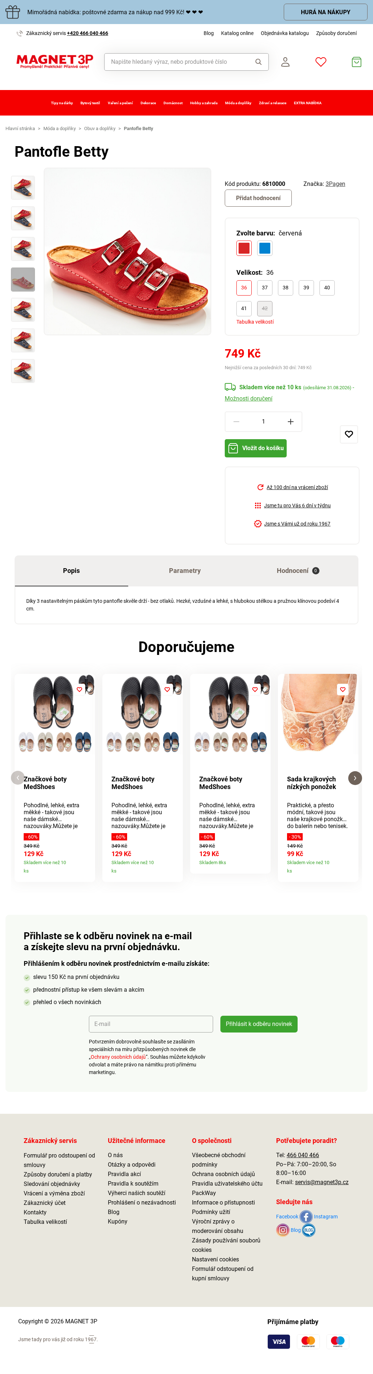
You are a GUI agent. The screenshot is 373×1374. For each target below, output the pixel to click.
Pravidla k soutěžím (133, 1183)
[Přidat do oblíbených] (349, 434)
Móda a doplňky (238, 103)
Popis (71, 570)
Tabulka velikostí (255, 322)
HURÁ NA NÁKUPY (325, 12)
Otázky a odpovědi (132, 1164)
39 (306, 287)
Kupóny (117, 1221)
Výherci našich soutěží (136, 1193)
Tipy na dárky (62, 103)
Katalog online (237, 33)
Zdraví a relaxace (272, 103)
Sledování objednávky (52, 1183)
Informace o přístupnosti (223, 1202)
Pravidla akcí (124, 1174)
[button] (18, 778)
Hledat (256, 62)
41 (244, 308)
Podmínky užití (211, 1212)
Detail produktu (87, 868)
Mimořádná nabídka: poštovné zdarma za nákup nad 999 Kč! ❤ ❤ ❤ (115, 12)
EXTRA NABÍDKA (308, 103)
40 (327, 287)
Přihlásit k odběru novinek (259, 1023)
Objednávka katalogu (285, 33)
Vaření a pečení (120, 103)
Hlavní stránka (20, 128)
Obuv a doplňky (99, 128)
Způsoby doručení (336, 33)
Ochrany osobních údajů (118, 1057)
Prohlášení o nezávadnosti (142, 1202)
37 (265, 287)
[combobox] (174, 62)
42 (265, 308)
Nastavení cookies (215, 1259)
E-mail (102, 1023)
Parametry (185, 570)
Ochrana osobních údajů (223, 1174)
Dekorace (148, 103)
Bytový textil (90, 103)
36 (244, 287)
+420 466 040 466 (87, 33)
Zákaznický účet (45, 1202)
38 (285, 287)
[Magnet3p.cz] (54, 62)
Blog (209, 33)
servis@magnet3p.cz (322, 1182)
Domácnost (173, 103)
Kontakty (35, 1212)
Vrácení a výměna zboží (54, 1193)
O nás (115, 1155)
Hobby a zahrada (203, 103)
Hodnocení (297, 570)
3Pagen (335, 183)
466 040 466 (303, 1155)
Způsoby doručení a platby (58, 1174)
